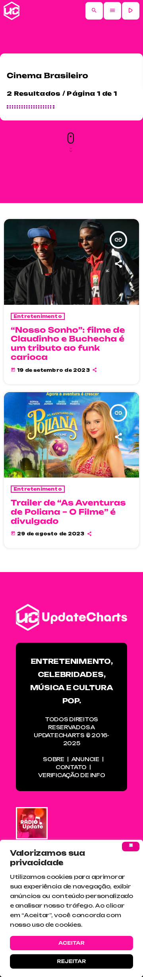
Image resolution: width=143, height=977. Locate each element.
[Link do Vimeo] (11, 11)
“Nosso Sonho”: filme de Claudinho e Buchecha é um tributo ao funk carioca (68, 343)
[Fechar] (130, 846)
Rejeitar (71, 961)
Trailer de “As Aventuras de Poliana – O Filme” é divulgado (68, 512)
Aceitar (71, 943)
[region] (71, 908)
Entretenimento (38, 316)
